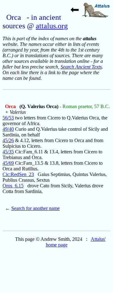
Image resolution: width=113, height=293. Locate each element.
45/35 (8, 151)
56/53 (8, 117)
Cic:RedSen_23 (18, 174)
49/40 (8, 129)
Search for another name (35, 208)
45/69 (8, 163)
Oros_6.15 (13, 185)
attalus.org (52, 26)
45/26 (8, 140)
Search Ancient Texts (81, 66)
